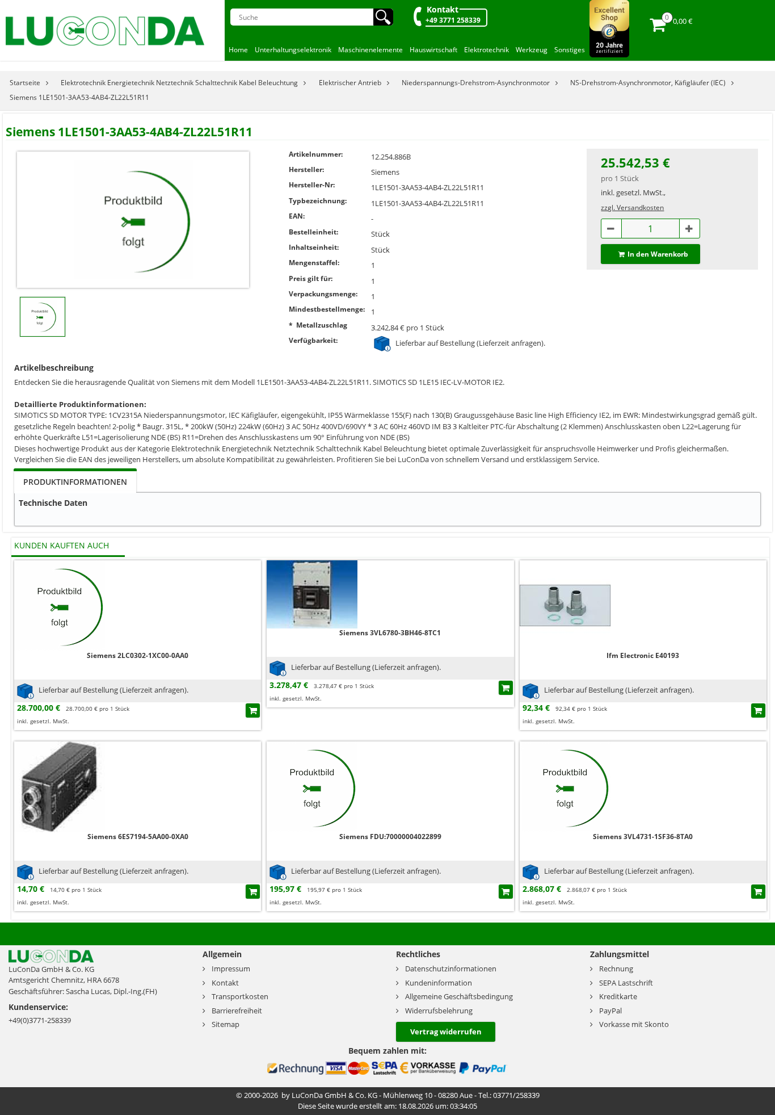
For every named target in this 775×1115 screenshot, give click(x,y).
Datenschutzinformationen (450, 968)
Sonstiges (569, 50)
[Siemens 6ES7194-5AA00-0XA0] (59, 786)
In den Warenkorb (657, 254)
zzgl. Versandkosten (632, 207)
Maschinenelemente (370, 50)
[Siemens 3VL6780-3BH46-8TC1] (312, 593)
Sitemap (225, 1024)
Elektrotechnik (486, 50)
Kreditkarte (618, 996)
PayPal (610, 1010)
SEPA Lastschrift (626, 983)
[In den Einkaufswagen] (253, 710)
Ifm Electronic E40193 (642, 655)
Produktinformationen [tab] (75, 481)
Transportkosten (240, 996)
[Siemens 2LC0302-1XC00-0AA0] (59, 605)
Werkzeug (531, 50)
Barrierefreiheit (237, 1010)
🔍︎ (383, 17)
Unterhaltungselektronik (293, 50)
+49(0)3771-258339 (40, 1020)
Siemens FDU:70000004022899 (390, 836)
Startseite (25, 82)
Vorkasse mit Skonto (634, 1024)
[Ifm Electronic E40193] (565, 605)
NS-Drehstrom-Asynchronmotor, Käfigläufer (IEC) (648, 82)
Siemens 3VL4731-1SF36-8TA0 (643, 836)
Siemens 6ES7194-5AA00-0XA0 (137, 836)
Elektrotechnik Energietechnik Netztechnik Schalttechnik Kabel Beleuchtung (179, 82)
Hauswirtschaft (433, 50)
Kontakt (442, 9)
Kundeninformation (438, 983)
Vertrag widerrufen (446, 1031)
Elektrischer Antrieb (350, 82)
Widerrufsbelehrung (439, 1010)
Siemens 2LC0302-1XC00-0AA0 (137, 655)
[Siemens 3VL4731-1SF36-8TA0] (565, 786)
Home (238, 50)
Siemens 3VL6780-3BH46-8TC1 (390, 633)
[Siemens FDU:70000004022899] (312, 786)
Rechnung (616, 968)
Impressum (231, 968)
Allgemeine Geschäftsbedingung (459, 996)
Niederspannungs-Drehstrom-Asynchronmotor (476, 82)
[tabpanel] (387, 509)
